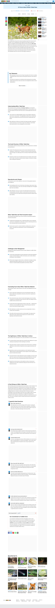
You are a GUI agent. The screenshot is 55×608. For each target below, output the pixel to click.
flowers (11, 118)
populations (19, 250)
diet (32, 389)
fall (21, 156)
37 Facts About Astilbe (22, 567)
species (26, 109)
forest (15, 187)
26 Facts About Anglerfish (44, 22)
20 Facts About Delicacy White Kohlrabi (42, 579)
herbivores (18, 121)
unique (11, 387)
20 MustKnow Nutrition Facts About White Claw (42, 592)
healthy (18, 262)
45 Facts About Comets (22, 578)
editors (28, 522)
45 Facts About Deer (41, 566)
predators (19, 293)
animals (24, 48)
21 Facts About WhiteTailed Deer (11, 567)
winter (11, 124)
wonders (23, 396)
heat (13, 306)
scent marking (33, 298)
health (17, 315)
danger (9, 111)
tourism (11, 347)
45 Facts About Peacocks (30, 579)
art (25, 341)
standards (11, 522)
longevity (33, 193)
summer (32, 185)
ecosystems (25, 216)
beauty (31, 393)
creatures (24, 50)
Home (26, 5)
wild (25, 190)
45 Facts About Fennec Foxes (44, 19)
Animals (29, 5)
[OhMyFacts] (6, 1)
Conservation (12, 355)
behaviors (23, 145)
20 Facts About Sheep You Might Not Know (44, 29)
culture (23, 337)
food (20, 304)
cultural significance (22, 350)
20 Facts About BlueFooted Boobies (44, 33)
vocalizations (18, 159)
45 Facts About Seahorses (44, 36)
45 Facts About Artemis (12, 591)
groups (13, 151)
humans (26, 255)
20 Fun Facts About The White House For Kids (22, 592)
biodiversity (24, 223)
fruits (25, 122)
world (34, 50)
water (33, 309)
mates (20, 300)
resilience (20, 389)
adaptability (30, 288)
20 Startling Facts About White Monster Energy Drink (12, 579)
